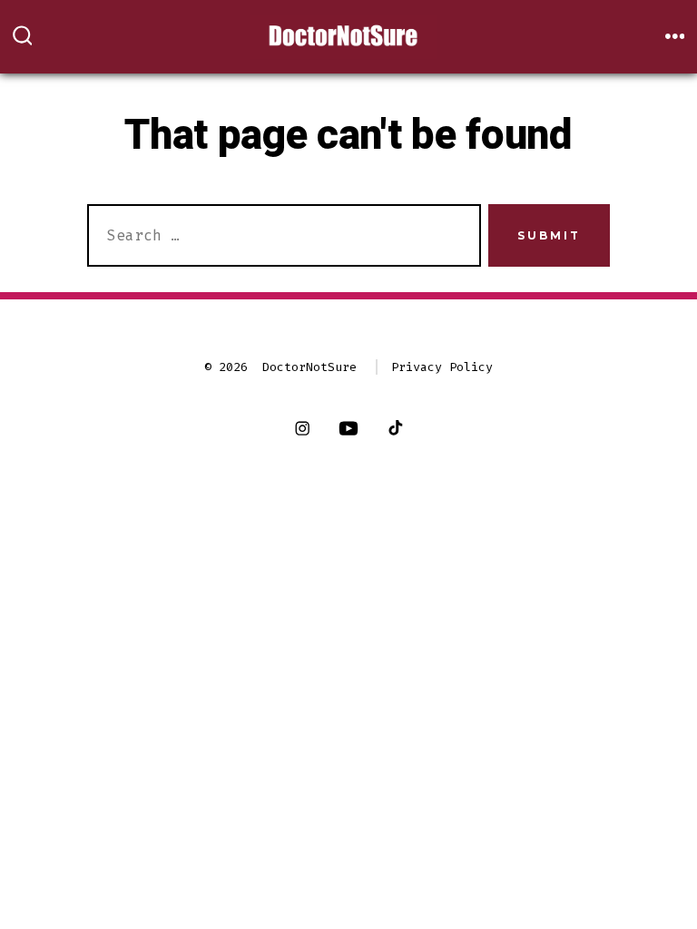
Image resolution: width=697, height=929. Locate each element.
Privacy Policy (442, 367)
